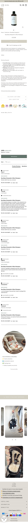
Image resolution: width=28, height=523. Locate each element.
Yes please (20, 270)
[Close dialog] (26, 255)
